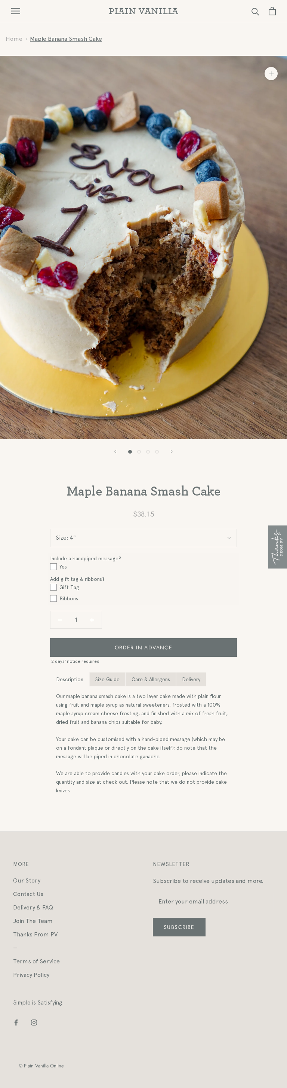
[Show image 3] (148, 452)
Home (14, 38)
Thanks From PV (35, 934)
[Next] (171, 451)
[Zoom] (271, 73)
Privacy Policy (31, 974)
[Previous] (115, 451)
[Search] (255, 11)
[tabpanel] (143, 743)
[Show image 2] (139, 452)
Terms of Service (36, 961)
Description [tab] (69, 679)
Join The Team (33, 920)
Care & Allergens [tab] (151, 679)
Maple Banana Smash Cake (66, 38)
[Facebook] (16, 1022)
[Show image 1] (130, 452)
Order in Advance (143, 647)
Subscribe (179, 927)
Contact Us (28, 893)
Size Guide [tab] (107, 679)
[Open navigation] (15, 11)
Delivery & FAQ (33, 907)
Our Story (26, 880)
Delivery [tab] (191, 679)
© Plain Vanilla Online (41, 1065)
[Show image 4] (157, 452)
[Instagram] (34, 1022)
